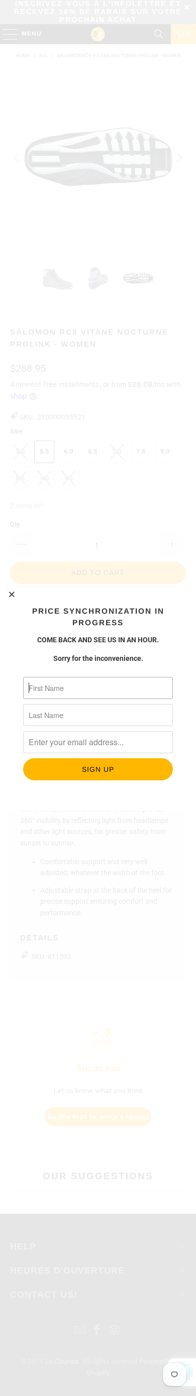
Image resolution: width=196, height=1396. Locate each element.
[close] (12, 594)
